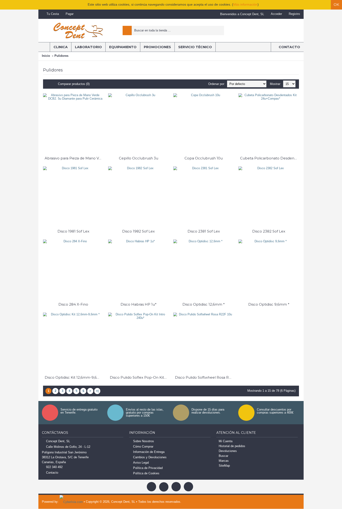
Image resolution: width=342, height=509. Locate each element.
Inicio (46, 55)
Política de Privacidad (148, 468)
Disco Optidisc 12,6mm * (203, 304)
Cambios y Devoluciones (150, 457)
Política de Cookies (146, 473)
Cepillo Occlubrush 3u (138, 158)
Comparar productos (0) (74, 84)
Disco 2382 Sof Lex (268, 231)
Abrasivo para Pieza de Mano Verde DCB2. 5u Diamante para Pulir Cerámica (74, 158)
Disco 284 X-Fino (73, 304)
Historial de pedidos (232, 446)
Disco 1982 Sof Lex (138, 231)
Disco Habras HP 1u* (139, 304)
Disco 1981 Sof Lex (73, 231)
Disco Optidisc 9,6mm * (268, 304)
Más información (245, 4)
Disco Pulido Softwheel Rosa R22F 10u (204, 377)
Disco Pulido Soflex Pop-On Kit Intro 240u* (139, 377)
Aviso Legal (141, 462)
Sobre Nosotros (143, 441)
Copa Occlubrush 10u (203, 158)
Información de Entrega (148, 452)
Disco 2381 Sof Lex (204, 231)
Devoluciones (228, 451)
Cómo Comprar (143, 446)
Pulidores (61, 55)
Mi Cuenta (225, 441)
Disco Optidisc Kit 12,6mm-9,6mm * (74, 377)
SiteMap (224, 465)
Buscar (223, 456)
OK (336, 4)
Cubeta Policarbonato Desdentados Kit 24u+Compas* (269, 158)
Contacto (52, 472)
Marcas (224, 460)
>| (97, 391)
